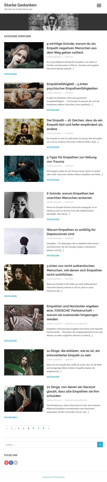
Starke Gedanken (20, 5)
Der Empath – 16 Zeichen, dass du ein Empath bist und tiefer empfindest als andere (75, 124)
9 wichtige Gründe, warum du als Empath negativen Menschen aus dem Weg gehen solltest (72, 48)
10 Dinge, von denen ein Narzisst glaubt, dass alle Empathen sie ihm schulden (73, 391)
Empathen (69, 57)
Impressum (47, 477)
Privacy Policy (58, 477)
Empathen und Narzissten (76, 324)
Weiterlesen (10, 74)
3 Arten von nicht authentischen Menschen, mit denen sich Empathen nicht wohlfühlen (74, 270)
